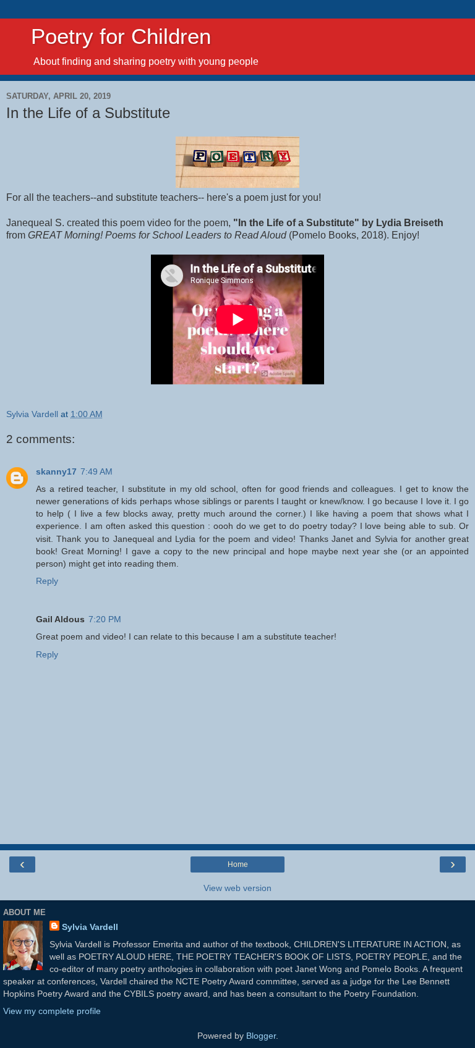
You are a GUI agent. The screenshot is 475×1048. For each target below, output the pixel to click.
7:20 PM (104, 619)
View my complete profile (52, 1011)
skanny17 (56, 471)
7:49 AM (96, 471)
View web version (237, 888)
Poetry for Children (108, 36)
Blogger (261, 1036)
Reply (47, 581)
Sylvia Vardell (90, 927)
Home (238, 864)
